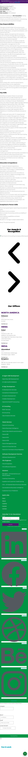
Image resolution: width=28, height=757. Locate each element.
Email (3, 516)
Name (1, 715)
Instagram (2, 706)
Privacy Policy (14, 700)
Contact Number (4, 725)
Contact (4, 508)
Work (3, 498)
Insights (4, 503)
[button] (14, 253)
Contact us (4, 323)
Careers (4, 506)
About (4, 501)
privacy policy (6, 521)
